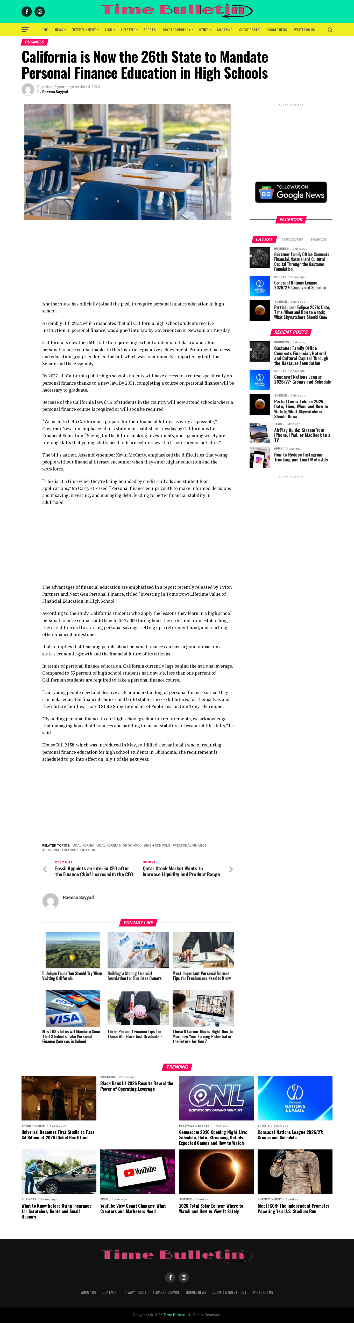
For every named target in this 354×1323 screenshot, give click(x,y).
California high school (120, 845)
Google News (277, 29)
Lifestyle (128, 29)
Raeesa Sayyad (55, 92)
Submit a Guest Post (230, 1292)
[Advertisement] (138, 264)
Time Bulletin (174, 1315)
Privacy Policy (134, 1292)
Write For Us (304, 29)
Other (204, 29)
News (59, 29)
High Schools (158, 845)
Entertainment (84, 29)
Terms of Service (166, 1292)
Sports (149, 29)
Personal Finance (190, 845)
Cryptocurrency (176, 29)
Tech (108, 29)
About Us (88, 1292)
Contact (109, 1292)
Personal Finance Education (69, 850)
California (84, 845)
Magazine (224, 29)
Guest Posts (249, 29)
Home (43, 29)
